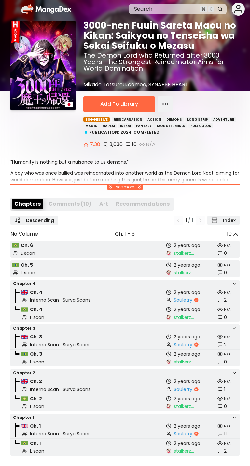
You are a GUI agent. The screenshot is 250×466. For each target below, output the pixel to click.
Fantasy (144, 125)
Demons (174, 119)
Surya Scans (76, 300)
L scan (28, 253)
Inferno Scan (44, 300)
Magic (91, 125)
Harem (109, 125)
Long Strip (197, 119)
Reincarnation (128, 119)
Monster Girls (171, 125)
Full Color (200, 125)
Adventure (223, 119)
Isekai (125, 125)
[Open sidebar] (11, 9)
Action (154, 119)
